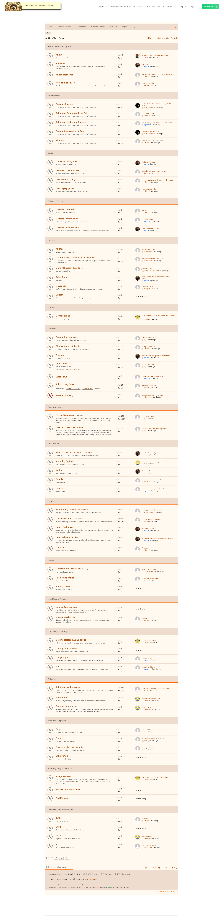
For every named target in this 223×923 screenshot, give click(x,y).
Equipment (61, 697)
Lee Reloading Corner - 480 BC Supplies (75, 257)
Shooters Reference (119, 6)
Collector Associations (67, 227)
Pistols (69, 370)
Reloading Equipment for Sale (71, 122)
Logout (182, 6)
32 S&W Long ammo (148, 219)
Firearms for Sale (64, 104)
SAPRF (59, 826)
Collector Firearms (65, 209)
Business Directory (155, 6)
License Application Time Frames (153, 395)
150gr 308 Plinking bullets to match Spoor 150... (158, 688)
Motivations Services (66, 617)
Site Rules (145, 64)
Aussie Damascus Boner (150, 578)
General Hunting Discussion (69, 518)
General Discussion (65, 415)
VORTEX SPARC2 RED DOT (150, 132)
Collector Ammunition (67, 218)
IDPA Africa (145, 819)
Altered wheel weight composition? (154, 171)
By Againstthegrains (148, 571)
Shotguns (61, 355)
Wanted (60, 140)
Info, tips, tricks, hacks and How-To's (74, 452)
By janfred (145, 690)
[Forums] (48, 33)
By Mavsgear (146, 289)
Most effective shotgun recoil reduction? (156, 356)
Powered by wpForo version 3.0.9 (167, 891)
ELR (57, 666)
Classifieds (138, 6)
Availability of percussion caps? (153, 376)
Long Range (62, 657)
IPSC (58, 844)
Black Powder (62, 376)
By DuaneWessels (147, 252)
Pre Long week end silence (151, 228)
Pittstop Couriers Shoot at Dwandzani (155, 778)
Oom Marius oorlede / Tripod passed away (157, 74)
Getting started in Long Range (71, 640)
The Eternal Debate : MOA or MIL (153, 739)
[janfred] (137, 691)
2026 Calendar (147, 836)
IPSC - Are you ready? (149, 845)
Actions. (60, 470)
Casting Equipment (65, 188)
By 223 (144, 173)
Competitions (63, 315)
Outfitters (61, 547)
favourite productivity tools (151, 698)
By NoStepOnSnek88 (148, 108)
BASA (58, 835)
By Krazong (145, 85)
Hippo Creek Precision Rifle (69, 789)
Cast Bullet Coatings (66, 179)
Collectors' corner (148, 83)
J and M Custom (147, 269)
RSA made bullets (148, 416)
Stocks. (59, 488)
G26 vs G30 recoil (148, 365)
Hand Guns (61, 363)
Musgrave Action (147, 471)
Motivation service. (148, 618)
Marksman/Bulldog (148, 162)
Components (62, 706)
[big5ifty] (137, 58)
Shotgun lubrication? (149, 347)
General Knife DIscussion (68, 568)
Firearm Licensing (64, 395)
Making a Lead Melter (149, 189)
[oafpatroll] (137, 77)
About (59, 54)
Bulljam (59, 294)
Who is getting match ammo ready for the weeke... (156, 278)
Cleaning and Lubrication (68, 346)
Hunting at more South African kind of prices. (157, 538)
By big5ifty (145, 57)
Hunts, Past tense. (65, 527)
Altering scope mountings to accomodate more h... (159, 462)
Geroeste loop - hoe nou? (151, 385)
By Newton (145, 387)
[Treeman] (137, 67)
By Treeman (145, 66)
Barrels (59, 479)
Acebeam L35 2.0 (147, 287)
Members (171, 6)
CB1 (69, 879)
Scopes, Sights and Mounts (69, 747)
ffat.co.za (145, 548)
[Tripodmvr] (137, 125)
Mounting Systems (65, 461)
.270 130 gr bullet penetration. (152, 519)
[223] (137, 174)
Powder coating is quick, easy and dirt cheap (157, 180)
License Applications (66, 607)
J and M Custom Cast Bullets (70, 268)
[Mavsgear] (137, 289)
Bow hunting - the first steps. (152, 510)
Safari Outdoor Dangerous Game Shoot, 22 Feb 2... (158, 316)
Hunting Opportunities (67, 537)
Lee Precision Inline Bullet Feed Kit (153, 259)
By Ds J (144, 340)
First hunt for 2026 (148, 528)
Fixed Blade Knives (65, 577)
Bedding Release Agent (150, 453)
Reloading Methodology (68, 687)
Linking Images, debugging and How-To (155, 55)
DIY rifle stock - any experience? (153, 489)
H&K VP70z (145, 210)
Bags (58, 729)
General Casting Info (66, 161)
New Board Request (65, 82)
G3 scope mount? (148, 748)
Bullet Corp (61, 277)
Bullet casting (146, 707)
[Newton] (137, 388)
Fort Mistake (62, 798)
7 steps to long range (149, 641)
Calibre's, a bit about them (69, 427)
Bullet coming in (147, 658)
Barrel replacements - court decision (154, 480)
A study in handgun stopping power (154, 429)
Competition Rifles (73, 388)
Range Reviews (63, 776)
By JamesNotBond (148, 512)
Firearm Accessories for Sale (70, 131)
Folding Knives (63, 586)
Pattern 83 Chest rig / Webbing (152, 730)
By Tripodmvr (146, 125)
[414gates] (137, 319)
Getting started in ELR (66, 648)
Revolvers (77, 370)
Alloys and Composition (68, 170)
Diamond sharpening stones (152, 569)
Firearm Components (66, 337)
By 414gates (146, 319)
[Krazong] (137, 86)
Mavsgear (61, 286)
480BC (59, 249)
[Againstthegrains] (137, 572)
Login (192, 6)
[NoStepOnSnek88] (137, 107)
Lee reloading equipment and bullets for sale (157, 123)
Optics (59, 738)
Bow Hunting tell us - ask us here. (72, 509)
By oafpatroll (146, 76)
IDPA (58, 818)
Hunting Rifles (87, 388)
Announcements (64, 74)
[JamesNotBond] (137, 513)
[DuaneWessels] (137, 252)
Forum (102, 6)
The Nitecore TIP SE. (148, 250)
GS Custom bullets (148, 114)
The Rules (60, 63)
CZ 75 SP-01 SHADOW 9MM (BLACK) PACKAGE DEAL (157, 105)
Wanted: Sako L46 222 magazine (153, 141)
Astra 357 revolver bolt (149, 338)
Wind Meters (62, 756)
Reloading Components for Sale (72, 113)
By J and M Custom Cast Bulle (151, 271)
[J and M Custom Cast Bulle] (137, 271)
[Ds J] (137, 340)
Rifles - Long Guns (65, 384)
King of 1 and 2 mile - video (151, 667)
